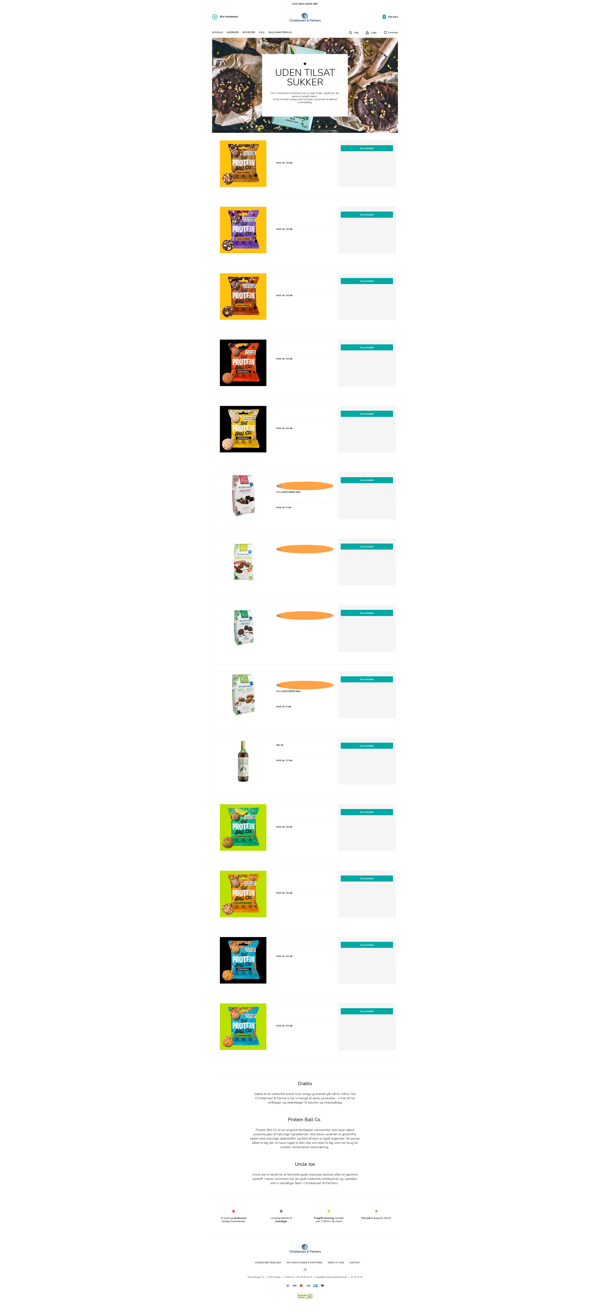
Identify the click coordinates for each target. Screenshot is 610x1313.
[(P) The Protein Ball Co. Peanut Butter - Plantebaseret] (243, 1031)
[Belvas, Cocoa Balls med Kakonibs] (243, 633)
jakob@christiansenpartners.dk (331, 1277)
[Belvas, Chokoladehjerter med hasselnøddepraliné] (243, 500)
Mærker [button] (233, 32)
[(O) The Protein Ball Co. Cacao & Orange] (243, 368)
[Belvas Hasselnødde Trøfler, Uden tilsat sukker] (243, 700)
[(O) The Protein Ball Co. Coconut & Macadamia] (243, 434)
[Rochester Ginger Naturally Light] (243, 766)
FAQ (261, 32)
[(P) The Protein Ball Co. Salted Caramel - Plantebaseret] (243, 899)
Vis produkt (367, 148)
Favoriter (393, 32)
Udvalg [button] (217, 32)
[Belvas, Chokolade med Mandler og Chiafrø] (243, 567)
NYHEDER (249, 32)
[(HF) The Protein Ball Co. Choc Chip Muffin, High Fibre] (243, 301)
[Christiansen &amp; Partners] (305, 17)
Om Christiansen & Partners (304, 1262)
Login (373, 32)
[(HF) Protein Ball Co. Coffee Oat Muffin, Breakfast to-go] (243, 168)
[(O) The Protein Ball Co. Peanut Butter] (243, 965)
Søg (356, 32)
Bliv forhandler (229, 16)
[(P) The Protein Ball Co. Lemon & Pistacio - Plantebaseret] (243, 832)
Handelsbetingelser (268, 1262)
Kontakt (355, 1262)
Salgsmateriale (280, 32)
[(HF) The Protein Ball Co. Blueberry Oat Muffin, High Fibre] (243, 235)
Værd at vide (336, 1262)
